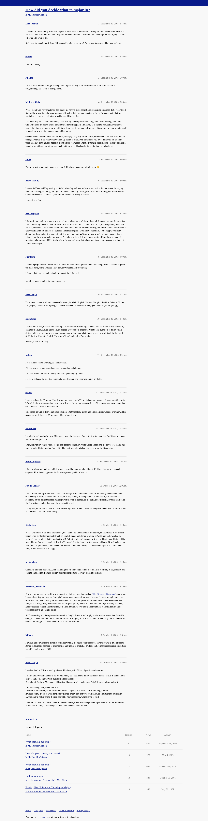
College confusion (34, 776)
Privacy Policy (83, 810)
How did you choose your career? (42, 753)
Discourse (41, 817)
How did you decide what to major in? (57, 10)
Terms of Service (66, 810)
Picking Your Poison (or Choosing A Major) (48, 787)
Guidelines (51, 810)
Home (28, 810)
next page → (31, 719)
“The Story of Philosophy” (104, 594)
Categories (38, 810)
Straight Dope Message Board (14, 3)
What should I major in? (38, 741)
